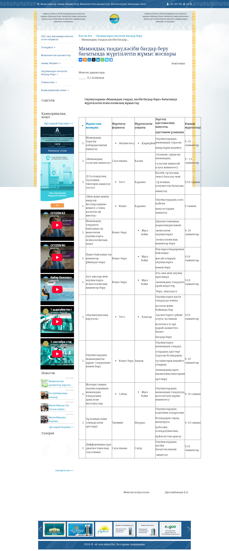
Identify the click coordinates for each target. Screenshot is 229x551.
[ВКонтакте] (80, 60)
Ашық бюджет (50, 63)
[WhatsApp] (102, 60)
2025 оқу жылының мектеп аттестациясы (57, 38)
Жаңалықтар (48, 3)
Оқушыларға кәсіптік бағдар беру (54, 72)
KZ (172, 3)
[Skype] (107, 60)
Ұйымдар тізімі (57, 150)
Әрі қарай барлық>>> (58, 123)
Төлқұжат (47, 47)
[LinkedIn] (98, 60)
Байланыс (134, 3)
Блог (143, 3)
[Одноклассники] (85, 60)
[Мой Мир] (89, 60)
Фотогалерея (119, 3)
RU (176, 3)
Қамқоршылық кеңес (54, 90)
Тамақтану (48, 82)
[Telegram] (111, 60)
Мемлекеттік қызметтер (95, 3)
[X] (93, 60)
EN (180, 3)
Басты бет (85, 36)
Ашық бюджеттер (68, 3)
